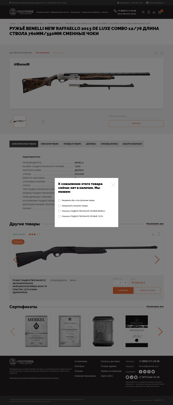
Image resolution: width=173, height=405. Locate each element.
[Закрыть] (113, 185)
